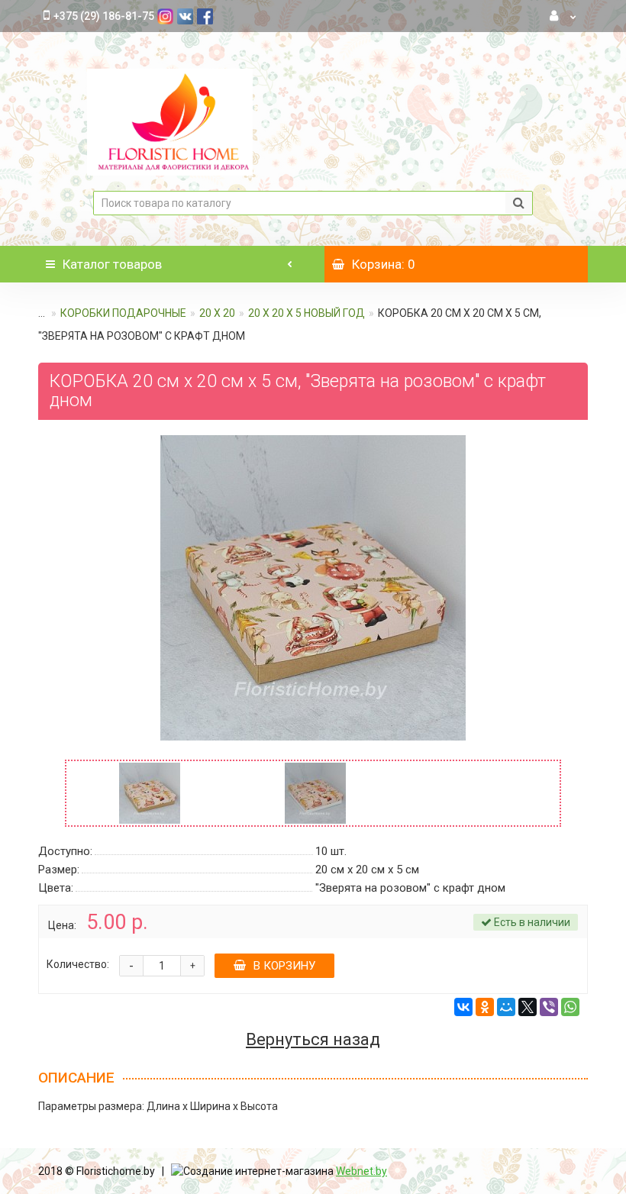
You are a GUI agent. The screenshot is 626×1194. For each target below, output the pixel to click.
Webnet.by (361, 1171)
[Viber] (549, 1007)
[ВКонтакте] (463, 1007)
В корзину (284, 966)
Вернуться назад (313, 1039)
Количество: (78, 964)
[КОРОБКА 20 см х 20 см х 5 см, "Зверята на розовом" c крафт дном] (313, 588)
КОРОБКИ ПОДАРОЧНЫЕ (123, 313)
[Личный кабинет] (563, 16)
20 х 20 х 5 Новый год (306, 313)
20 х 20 (217, 313)
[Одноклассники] (485, 1007)
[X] (527, 1007)
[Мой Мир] (506, 1007)
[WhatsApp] (570, 1007)
